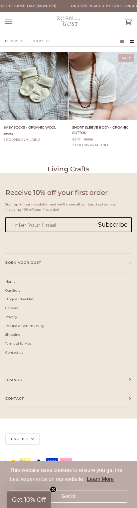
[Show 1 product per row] (122, 41)
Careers (11, 308)
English (20, 439)
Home (10, 281)
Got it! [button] (69, 496)
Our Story (12, 290)
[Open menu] (15, 21)
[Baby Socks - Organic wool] (34, 86)
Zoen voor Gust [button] (23, 262)
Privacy (11, 317)
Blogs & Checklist (19, 299)
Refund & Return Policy (24, 326)
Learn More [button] (100, 479)
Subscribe (113, 224)
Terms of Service (18, 343)
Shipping (13, 334)
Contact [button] (14, 398)
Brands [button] (13, 380)
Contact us (14, 352)
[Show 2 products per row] (132, 41)
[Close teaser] (53, 489)
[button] (29, 499)
